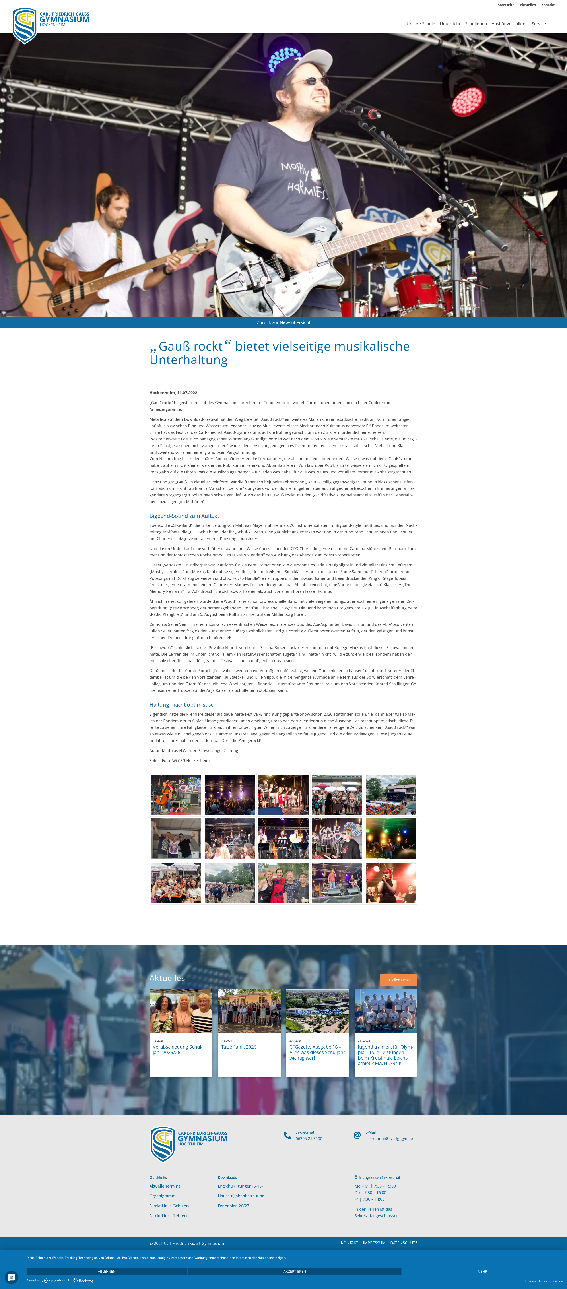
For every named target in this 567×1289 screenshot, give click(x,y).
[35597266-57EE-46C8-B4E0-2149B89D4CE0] (283, 839)
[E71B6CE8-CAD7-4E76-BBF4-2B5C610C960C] (176, 839)
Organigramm (163, 1195)
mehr (482, 1271)
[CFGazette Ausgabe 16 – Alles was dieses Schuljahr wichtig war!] (317, 1011)
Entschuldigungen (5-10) (240, 1186)
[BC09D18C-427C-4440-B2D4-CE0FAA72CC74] (390, 883)
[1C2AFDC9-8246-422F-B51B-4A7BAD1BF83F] (337, 883)
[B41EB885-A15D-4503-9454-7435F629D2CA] (337, 839)
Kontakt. (548, 4)
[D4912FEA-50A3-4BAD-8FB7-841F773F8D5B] (390, 839)
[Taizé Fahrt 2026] (249, 1011)
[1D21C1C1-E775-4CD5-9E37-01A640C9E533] (230, 795)
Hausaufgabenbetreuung (241, 1195)
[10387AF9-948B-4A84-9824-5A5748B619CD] (176, 883)
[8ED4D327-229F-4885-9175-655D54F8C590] (283, 795)
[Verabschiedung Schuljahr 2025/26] (181, 1011)
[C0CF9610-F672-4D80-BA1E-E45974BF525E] (230, 883)
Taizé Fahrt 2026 (238, 1047)
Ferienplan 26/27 (233, 1205)
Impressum (531, 1281)
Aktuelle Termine (165, 1186)
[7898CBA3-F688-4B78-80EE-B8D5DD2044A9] (176, 795)
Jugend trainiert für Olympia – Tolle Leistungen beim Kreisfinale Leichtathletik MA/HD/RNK (386, 1055)
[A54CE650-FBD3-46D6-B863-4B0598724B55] (230, 839)
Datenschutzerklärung (551, 1281)
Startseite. (506, 4)
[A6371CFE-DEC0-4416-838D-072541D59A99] (283, 883)
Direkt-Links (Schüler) (169, 1205)
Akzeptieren (295, 1271)
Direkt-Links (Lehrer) (168, 1215)
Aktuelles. (528, 4)
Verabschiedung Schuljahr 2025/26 (178, 1049)
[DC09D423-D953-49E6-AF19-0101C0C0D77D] (337, 795)
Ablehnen (106, 1271)
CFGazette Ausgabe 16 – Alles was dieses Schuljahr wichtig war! (317, 1052)
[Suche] (552, 19)
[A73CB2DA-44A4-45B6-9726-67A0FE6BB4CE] (390, 795)
